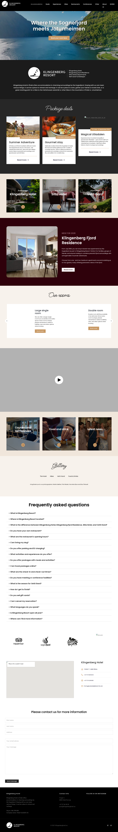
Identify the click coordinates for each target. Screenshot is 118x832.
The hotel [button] (43, 476)
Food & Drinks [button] (73, 476)
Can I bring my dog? (19, 542)
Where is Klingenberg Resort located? (27, 519)
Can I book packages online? (23, 566)
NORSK (112, 4)
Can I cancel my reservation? (23, 601)
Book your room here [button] (59, 38)
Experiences (57, 4)
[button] (58, 54)
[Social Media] (107, 825)
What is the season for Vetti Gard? (25, 583)
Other (97, 4)
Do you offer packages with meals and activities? (32, 560)
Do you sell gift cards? (20, 595)
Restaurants (75, 4)
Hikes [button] (52, 476)
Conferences (87, 4)
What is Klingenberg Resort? (23, 513)
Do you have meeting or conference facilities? (31, 577)
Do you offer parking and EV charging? (27, 548)
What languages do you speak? (24, 607)
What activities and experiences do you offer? (31, 554)
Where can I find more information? (26, 618)
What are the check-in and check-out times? (30, 572)
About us (104, 5)
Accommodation (36, 4)
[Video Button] (59, 380)
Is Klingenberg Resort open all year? (26, 613)
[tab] (59, 513)
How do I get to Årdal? (20, 589)
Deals (48, 4)
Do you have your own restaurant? (25, 530)
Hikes (66, 4)
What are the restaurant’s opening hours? (29, 536)
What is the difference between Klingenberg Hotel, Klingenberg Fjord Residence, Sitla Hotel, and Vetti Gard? (58, 525)
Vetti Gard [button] (61, 476)
